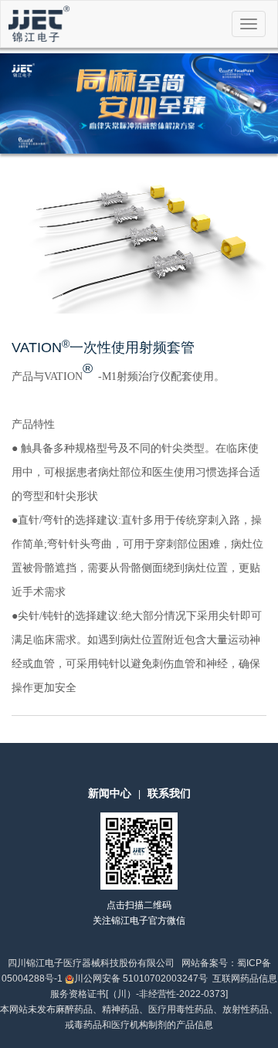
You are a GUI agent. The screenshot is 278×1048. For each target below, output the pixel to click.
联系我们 (169, 793)
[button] (21, 103)
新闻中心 (109, 793)
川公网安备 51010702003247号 (141, 978)
